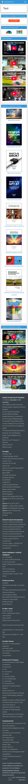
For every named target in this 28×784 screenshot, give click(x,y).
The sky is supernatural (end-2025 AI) (13, 524)
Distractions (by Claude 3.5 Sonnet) (13, 693)
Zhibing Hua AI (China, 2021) (11, 620)
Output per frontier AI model (11, 707)
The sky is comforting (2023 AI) (12, 534)
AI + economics (7, 671)
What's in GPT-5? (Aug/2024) (14, 199)
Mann (12, 597)
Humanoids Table (7, 740)
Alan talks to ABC (7, 648)
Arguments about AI (8, 592)
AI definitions (6, 664)
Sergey (15, 599)
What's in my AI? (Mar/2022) (14, 321)
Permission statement (7, 770)
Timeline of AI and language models (13, 751)
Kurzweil (21, 597)
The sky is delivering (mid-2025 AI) (12, 527)
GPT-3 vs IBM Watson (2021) (11, 613)
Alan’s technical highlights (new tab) (13, 728)
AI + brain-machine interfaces (11, 559)
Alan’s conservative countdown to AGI (14, 723)
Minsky (16, 597)
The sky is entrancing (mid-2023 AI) (13, 536)
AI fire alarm (6, 653)
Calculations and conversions (11, 733)
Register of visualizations (10, 749)
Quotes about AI (7, 604)
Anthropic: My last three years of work (14, 590)
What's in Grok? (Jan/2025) (14, 173)
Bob (3, 597)
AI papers (5, 583)
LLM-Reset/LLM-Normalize (10, 742)
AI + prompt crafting (8, 676)
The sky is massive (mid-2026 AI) (12, 522)
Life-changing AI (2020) (9, 594)
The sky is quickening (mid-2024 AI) (13, 531)
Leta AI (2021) (6, 615)
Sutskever (5, 599)
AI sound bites (6, 655)
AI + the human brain (8, 562)
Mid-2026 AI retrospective (14, 120)
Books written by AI (8, 690)
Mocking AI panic (7, 602)
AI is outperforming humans (11, 651)
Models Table (6, 744)
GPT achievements (8, 737)
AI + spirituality (6, 681)
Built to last (16, 770)
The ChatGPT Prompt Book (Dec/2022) (14, 266)
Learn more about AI (8, 705)
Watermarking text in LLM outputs (12, 714)
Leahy (11, 599)
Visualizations (6, 754)
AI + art (4, 669)
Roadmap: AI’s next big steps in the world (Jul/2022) (14, 294)
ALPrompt (5, 730)
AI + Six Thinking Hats (9, 679)
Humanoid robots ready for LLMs (12, 702)
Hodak (7, 597)
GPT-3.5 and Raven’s (8, 569)
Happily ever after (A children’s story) (13, 700)
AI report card (6, 667)
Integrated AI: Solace (8, 571)
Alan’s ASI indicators (8, 726)
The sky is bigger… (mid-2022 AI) (12, 543)
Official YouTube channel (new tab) (13, 625)
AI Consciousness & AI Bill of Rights (13, 662)
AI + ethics (5, 674)
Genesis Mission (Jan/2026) (14, 146)
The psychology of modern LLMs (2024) (14, 226)
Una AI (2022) (6, 618)
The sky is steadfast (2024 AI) (11, 529)
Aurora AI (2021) (7, 611)
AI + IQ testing (7, 557)
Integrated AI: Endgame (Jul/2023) (14, 252)
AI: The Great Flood (8, 683)
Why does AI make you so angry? (12, 716)
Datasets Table (7, 735)
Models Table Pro (7, 747)
